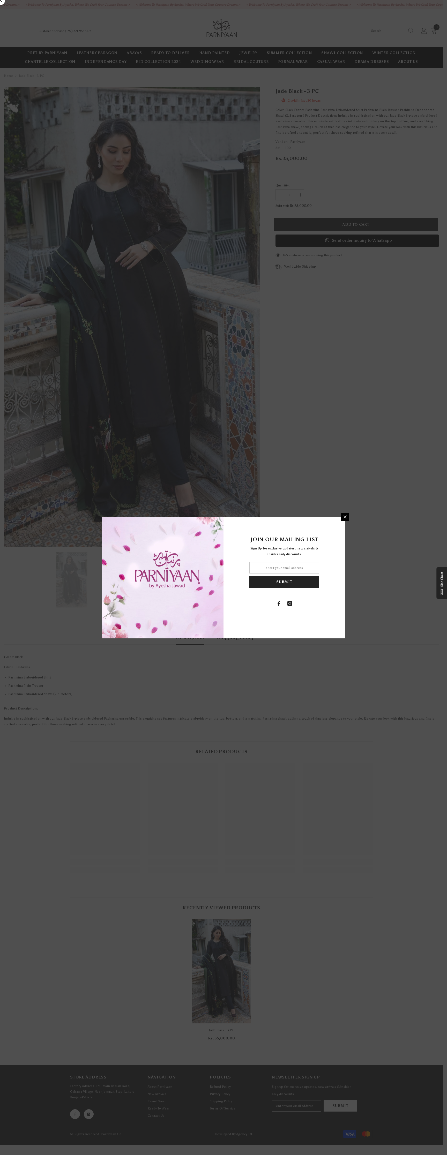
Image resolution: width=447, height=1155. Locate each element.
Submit (284, 581)
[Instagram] (289, 603)
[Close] (345, 517)
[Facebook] (278, 603)
